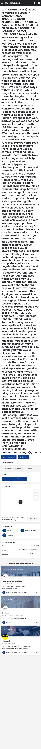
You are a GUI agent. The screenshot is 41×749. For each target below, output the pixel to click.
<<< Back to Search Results (14, 479)
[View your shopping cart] (39, 3)
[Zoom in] (36, 491)
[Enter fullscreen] (36, 497)
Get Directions (33, 519)
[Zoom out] (36, 493)
